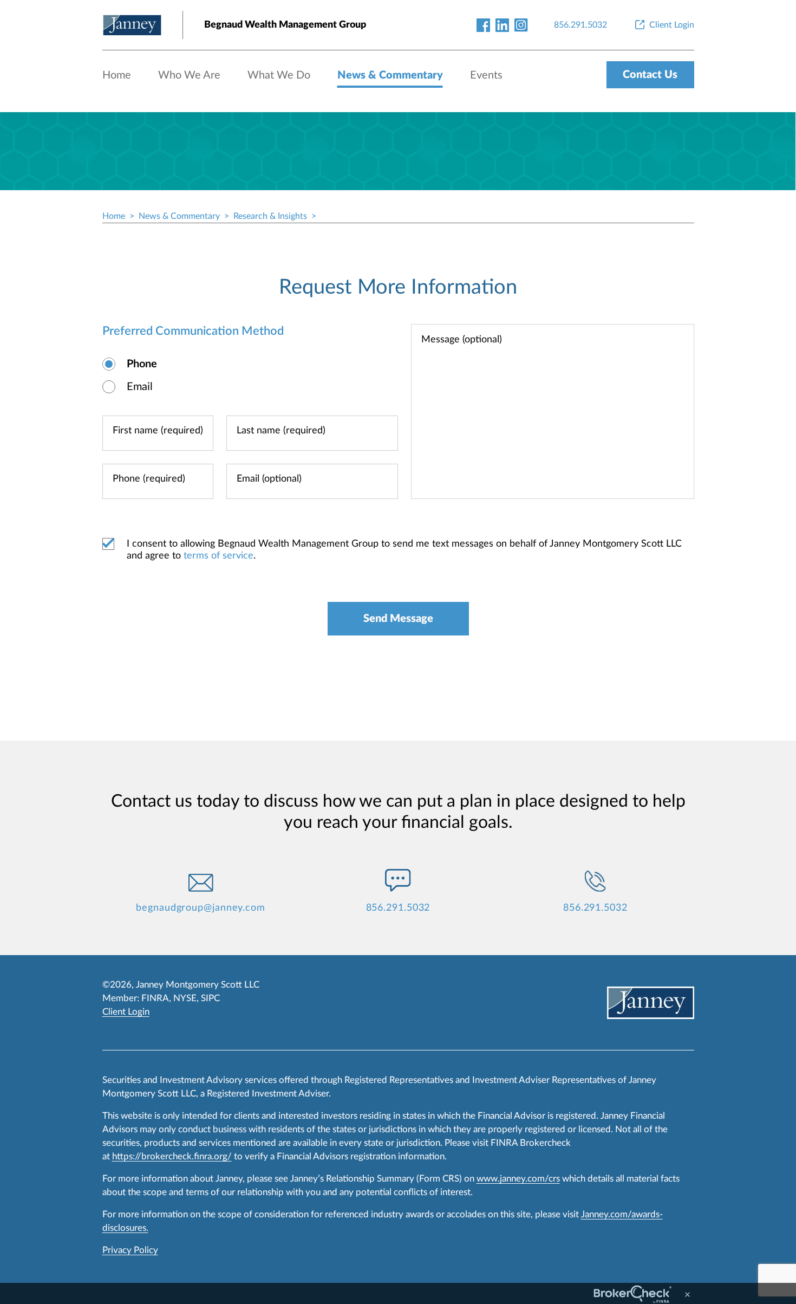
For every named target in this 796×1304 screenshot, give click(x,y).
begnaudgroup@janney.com (200, 908)
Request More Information (398, 287)
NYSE (185, 998)
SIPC (210, 998)
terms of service (218, 556)
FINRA (155, 998)
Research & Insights (270, 216)
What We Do (278, 75)
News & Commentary (390, 75)
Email (140, 386)
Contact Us (650, 74)
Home (116, 75)
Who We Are (189, 75)
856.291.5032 (398, 908)
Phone (142, 364)
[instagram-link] (521, 24)
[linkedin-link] (502, 24)
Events (486, 75)
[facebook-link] (483, 24)
